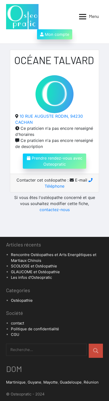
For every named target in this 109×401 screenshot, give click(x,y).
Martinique (16, 382)
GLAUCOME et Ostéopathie (35, 271)
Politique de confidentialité (35, 329)
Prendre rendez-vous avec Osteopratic (56, 161)
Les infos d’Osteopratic (31, 277)
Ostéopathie (22, 300)
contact (17, 323)
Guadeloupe (71, 382)
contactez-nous (55, 209)
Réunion (91, 382)
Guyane (34, 382)
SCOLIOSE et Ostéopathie (34, 266)
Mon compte (56, 34)
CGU (15, 334)
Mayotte (50, 382)
